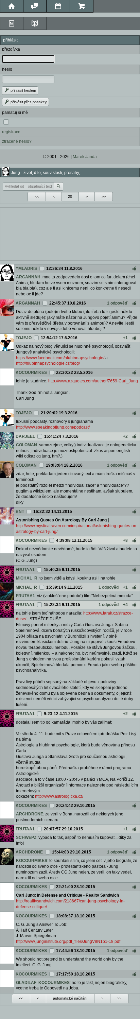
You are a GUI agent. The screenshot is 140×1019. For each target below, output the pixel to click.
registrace (11, 131)
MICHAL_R (26, 578)
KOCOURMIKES (31, 372)
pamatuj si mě (15, 112)
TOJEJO (24, 337)
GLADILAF (26, 982)
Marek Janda (85, 156)
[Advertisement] (70, 233)
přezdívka (11, 49)
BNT (20, 511)
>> (104, 196)
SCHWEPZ (26, 837)
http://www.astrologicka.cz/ (59, 796)
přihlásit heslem (23, 90)
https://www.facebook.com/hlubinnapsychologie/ (60, 358)
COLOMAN (26, 445)
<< (37, 196)
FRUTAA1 (25, 569)
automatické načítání (70, 998)
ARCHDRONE (29, 814)
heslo (7, 69)
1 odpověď (117, 303)
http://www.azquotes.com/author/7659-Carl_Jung (93, 381)
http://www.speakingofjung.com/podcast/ (53, 427)
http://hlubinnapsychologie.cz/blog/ (48, 363)
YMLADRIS (26, 268)
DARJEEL (25, 436)
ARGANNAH (28, 277)
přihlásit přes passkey (28, 102)
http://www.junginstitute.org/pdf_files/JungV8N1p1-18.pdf (68, 941)
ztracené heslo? (17, 141)
